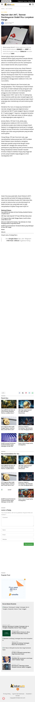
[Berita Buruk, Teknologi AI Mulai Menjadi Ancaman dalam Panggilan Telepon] (6, 667)
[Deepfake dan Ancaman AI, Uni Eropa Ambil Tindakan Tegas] (6, 659)
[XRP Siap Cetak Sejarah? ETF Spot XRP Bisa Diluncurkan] (26, 404)
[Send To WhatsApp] (32, 393)
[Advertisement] (17, 176)
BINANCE (19, 49)
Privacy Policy (7, 694)
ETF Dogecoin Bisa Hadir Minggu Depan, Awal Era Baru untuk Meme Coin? (16, 219)
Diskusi (16, 241)
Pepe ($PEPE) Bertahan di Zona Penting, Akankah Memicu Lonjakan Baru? (16, 212)
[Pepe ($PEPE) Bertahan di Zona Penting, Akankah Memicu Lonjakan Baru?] (9, 404)
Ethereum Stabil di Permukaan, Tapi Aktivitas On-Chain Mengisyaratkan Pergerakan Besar (16, 222)
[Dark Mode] (30, 4)
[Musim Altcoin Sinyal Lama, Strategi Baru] (26, 437)
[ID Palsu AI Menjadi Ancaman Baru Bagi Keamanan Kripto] (17, 649)
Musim (3, 229)
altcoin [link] (8, 56)
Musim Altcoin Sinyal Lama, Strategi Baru (25, 444)
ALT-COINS (4, 12)
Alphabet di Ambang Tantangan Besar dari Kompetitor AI (20, 643)
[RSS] (17, 689)
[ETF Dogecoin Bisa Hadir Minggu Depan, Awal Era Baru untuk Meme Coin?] (9, 421)
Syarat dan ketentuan (18, 694)
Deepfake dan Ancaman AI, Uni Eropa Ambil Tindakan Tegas (22, 659)
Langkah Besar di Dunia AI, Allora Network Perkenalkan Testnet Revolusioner (21, 632)
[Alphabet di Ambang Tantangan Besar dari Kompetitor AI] (17, 639)
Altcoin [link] (3, 232)
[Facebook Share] (19, 393)
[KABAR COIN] (9, 4)
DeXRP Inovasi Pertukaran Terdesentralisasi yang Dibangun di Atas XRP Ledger (17, 226)
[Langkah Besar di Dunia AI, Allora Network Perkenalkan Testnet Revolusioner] (6, 633)
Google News (13, 239)
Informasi (9, 241)
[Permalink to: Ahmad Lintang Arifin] (2, 23)
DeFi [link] (13, 58)
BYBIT (26, 49)
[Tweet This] (23, 393)
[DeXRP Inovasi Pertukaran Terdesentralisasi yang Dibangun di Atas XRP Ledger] (9, 437)
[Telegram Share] (29, 393)
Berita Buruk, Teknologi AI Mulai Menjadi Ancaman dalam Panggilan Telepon (21, 666)
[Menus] (2, 4)
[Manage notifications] (3, 698)
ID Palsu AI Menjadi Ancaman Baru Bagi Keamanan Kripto (21, 653)
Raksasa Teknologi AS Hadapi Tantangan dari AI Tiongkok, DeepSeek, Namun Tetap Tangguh (15, 627)
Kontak (18, 695)
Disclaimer (29, 694)
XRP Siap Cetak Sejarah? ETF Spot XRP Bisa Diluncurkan (16, 216)
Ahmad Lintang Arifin (9, 22)
